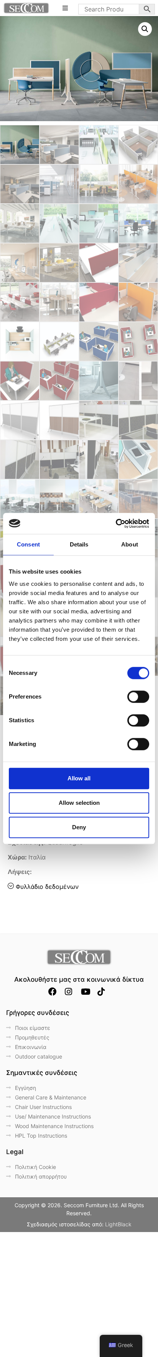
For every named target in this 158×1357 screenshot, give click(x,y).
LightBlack (118, 1224)
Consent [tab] (28, 544)
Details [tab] (79, 544)
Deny (79, 827)
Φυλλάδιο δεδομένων (47, 886)
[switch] (138, 697)
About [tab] (129, 544)
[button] (145, 29)
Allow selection (79, 802)
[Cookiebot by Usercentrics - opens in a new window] (115, 524)
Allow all (79, 778)
